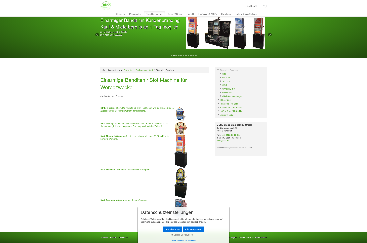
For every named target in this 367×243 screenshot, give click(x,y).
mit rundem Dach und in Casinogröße (125, 169)
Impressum (123, 237)
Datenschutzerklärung (179, 240)
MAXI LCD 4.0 (228, 88)
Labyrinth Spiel (226, 114)
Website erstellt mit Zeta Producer (253, 237)
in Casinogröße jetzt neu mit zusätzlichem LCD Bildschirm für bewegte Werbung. (134, 137)
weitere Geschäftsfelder (246, 13)
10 (193, 55)
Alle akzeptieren (193, 229)
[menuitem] (120, 14)
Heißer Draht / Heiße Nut (230, 111)
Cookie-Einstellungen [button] (183, 234)
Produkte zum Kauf (154, 13)
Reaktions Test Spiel (228, 103)
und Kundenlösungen (123, 200)
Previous (97, 35)
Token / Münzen (175, 13)
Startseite (120, 13)
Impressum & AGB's (207, 13)
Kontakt (190, 13)
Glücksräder (225, 99)
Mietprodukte (135, 13)
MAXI (224, 85)
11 (196, 55)
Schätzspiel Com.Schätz (230, 107)
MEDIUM (225, 77)
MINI (223, 73)
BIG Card (225, 81)
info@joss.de (223, 140)
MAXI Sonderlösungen (231, 96)
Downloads (226, 13)
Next (270, 35)
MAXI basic (226, 92)
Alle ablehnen (172, 229)
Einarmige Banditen (228, 70)
